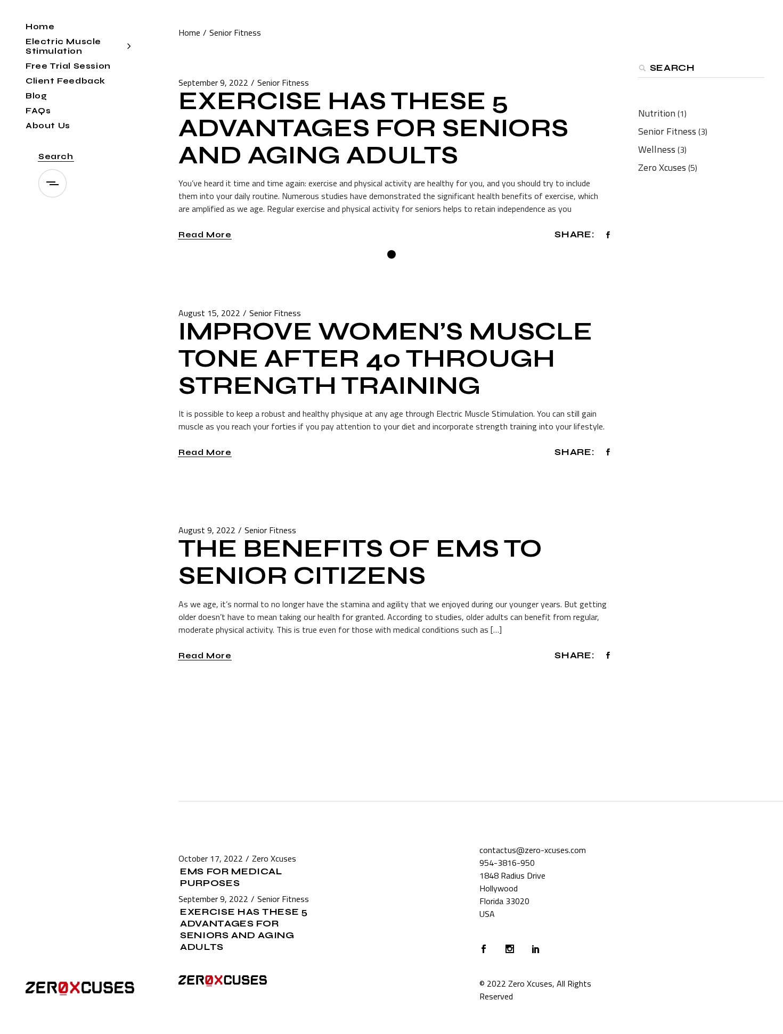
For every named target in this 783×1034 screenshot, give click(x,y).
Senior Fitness (283, 82)
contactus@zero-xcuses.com (532, 849)
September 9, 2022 (213, 82)
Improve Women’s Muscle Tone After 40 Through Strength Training (385, 359)
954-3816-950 (507, 862)
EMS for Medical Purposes (231, 877)
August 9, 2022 (206, 530)
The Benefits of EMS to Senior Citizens (360, 562)
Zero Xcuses (662, 167)
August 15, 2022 (209, 313)
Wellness (656, 149)
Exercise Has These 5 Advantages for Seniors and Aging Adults (373, 128)
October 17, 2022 (210, 858)
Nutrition (656, 113)
